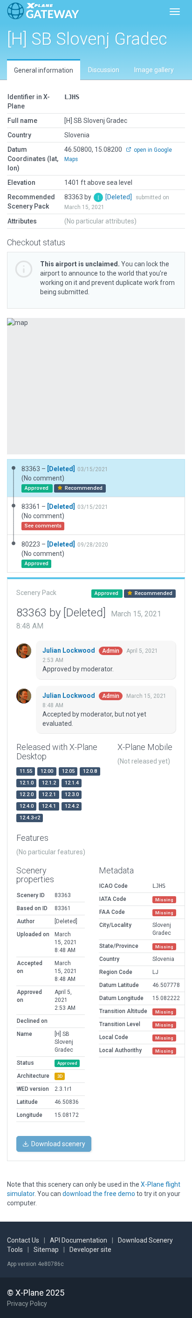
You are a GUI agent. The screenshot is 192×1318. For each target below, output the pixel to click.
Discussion (103, 70)
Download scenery (57, 1144)
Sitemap (46, 1249)
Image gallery (154, 70)
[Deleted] (119, 197)
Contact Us (23, 1240)
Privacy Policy (27, 1303)
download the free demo (98, 1193)
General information (43, 70)
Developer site (90, 1249)
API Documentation (78, 1240)
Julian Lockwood (69, 650)
